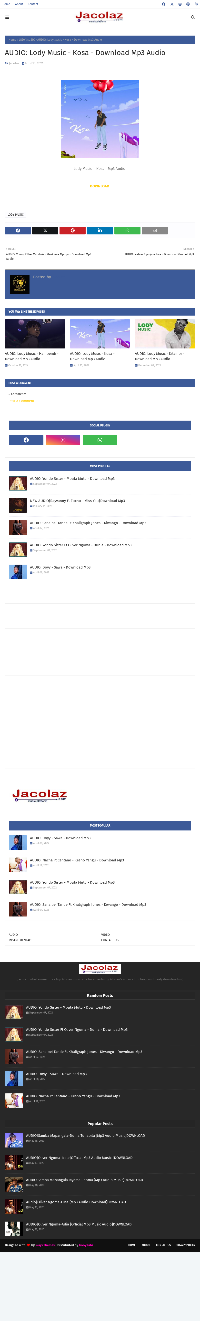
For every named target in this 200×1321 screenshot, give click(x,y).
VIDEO (105, 934)
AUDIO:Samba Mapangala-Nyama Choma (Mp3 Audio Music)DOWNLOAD (84, 1180)
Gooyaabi (86, 1245)
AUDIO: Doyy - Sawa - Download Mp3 (60, 567)
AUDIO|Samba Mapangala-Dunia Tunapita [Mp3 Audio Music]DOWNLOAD (85, 1135)
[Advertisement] (97, 643)
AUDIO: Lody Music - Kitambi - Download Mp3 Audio (159, 356)
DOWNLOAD (99, 186)
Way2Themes (45, 1245)
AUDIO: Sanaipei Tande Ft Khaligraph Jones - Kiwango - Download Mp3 (88, 523)
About (19, 4)
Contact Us (163, 1245)
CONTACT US (110, 940)
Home (6, 4)
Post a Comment (21, 401)
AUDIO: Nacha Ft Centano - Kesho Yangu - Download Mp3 (77, 860)
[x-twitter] (172, 4)
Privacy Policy (185, 1245)
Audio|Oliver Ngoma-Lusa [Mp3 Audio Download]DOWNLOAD (76, 1202)
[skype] (195, 4)
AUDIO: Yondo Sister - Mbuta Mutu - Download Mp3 (72, 478)
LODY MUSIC (27, 39)
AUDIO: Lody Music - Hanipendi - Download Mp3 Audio (32, 356)
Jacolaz (14, 63)
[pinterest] (188, 4)
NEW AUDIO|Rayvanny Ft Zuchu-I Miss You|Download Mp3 (77, 501)
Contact (33, 4)
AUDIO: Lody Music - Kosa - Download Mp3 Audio (92, 356)
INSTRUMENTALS (20, 940)
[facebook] (164, 4)
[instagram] (180, 4)
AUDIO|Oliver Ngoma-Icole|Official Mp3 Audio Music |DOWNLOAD (79, 1158)
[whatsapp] (100, 440)
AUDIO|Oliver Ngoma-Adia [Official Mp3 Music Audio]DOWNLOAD (79, 1224)
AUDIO (13, 934)
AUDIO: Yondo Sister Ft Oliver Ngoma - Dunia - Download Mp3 (80, 545)
